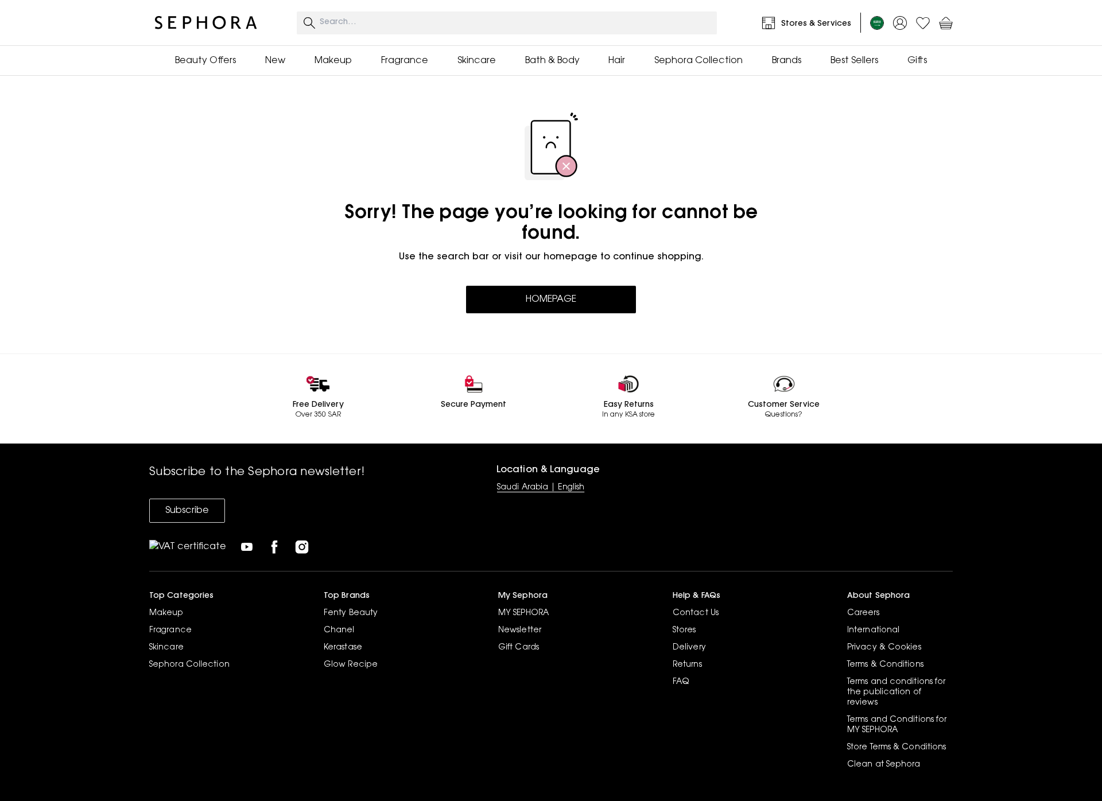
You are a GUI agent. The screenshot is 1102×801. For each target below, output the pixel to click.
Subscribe (187, 510)
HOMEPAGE (551, 299)
